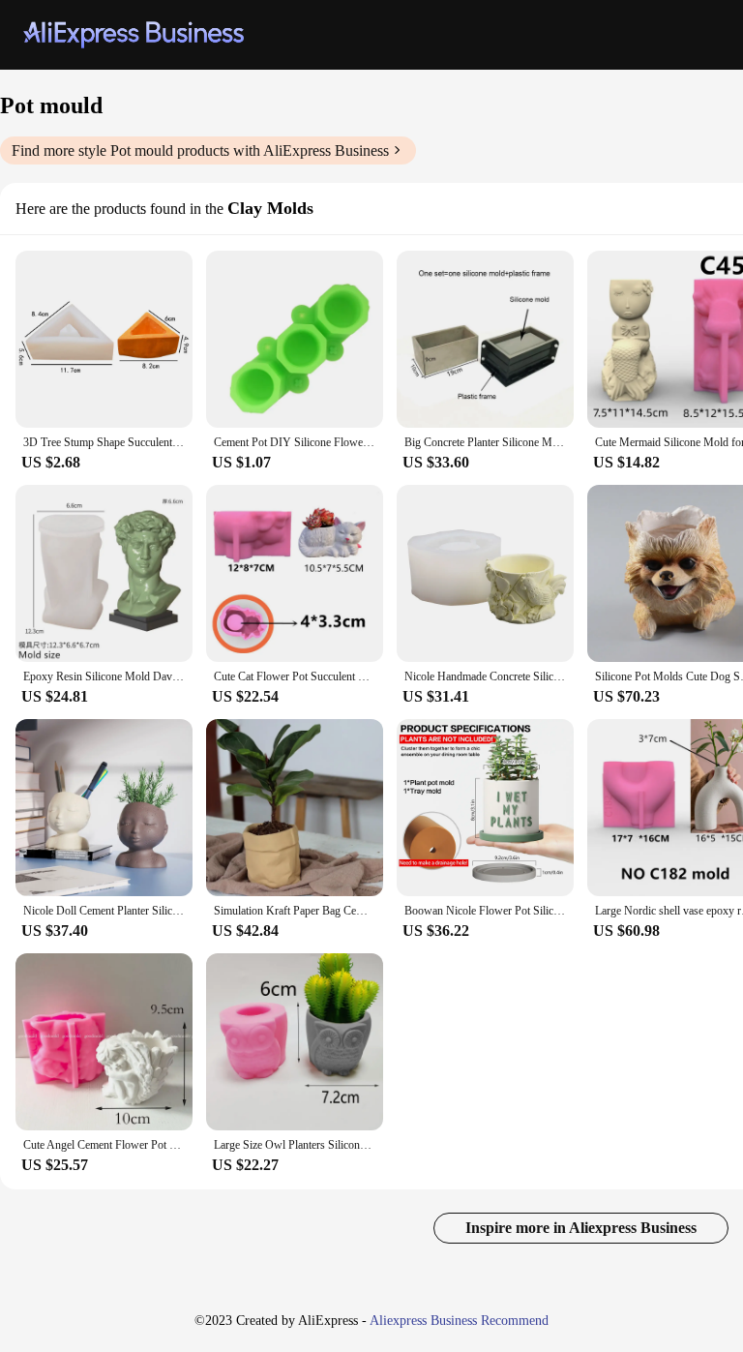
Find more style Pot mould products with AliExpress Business (200, 150)
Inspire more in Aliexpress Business (581, 1227)
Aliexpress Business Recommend (459, 1320)
